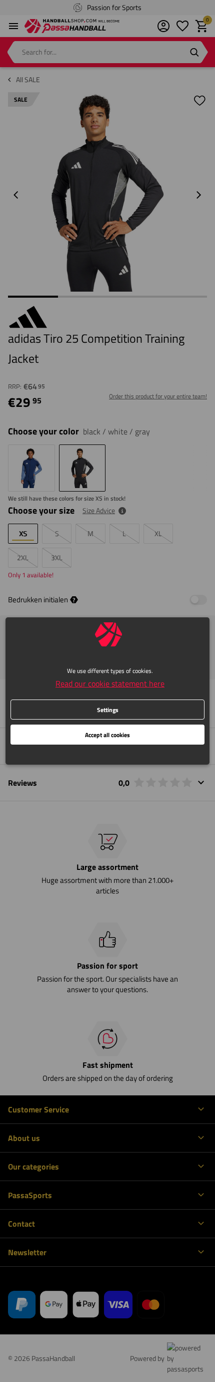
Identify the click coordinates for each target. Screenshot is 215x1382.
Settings (107, 710)
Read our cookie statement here (110, 683)
